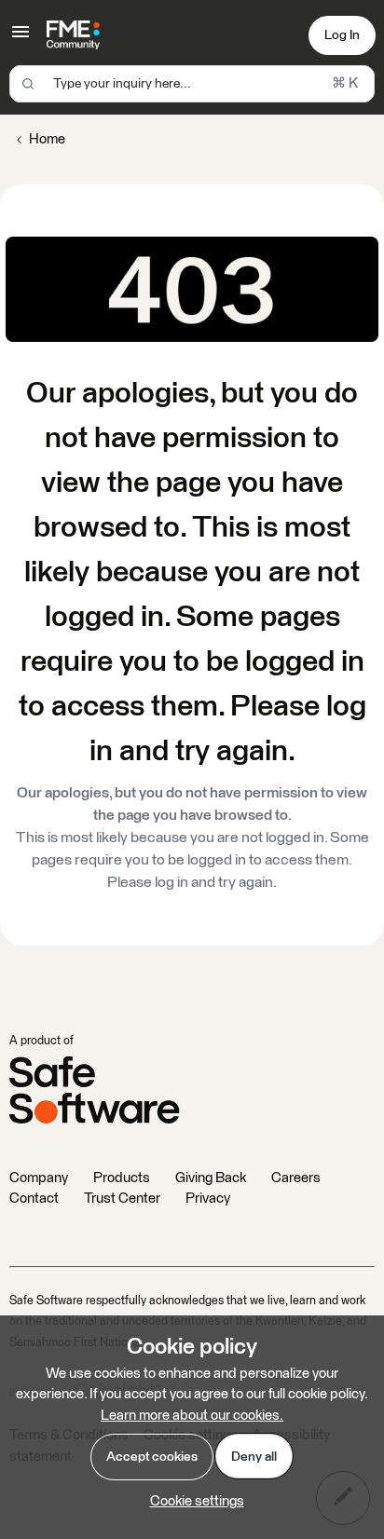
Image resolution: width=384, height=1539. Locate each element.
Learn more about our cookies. (192, 1416)
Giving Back (210, 1178)
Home (47, 139)
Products (121, 1178)
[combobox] (192, 83)
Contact (34, 1198)
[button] (20, 39)
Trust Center (122, 1198)
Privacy (207, 1198)
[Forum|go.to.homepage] (73, 35)
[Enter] (28, 83)
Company (38, 1178)
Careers (296, 1178)
